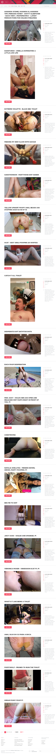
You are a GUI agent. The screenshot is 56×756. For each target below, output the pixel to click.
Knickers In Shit (48, 34)
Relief (46, 351)
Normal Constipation (49, 165)
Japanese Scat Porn (48, 416)
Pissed (46, 622)
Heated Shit (47, 589)
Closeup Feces (51, 424)
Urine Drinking (47, 227)
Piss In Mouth (51, 158)
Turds (46, 588)
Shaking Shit (50, 554)
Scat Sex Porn (51, 689)
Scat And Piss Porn (48, 418)
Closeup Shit (49, 229)
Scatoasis (46, 70)
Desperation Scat (48, 36)
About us (2, 739)
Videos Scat (51, 156)
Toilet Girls (47, 158)
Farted (51, 417)
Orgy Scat (51, 623)
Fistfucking (50, 518)
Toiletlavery (52, 552)
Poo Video (48, 126)
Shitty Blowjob (47, 449)
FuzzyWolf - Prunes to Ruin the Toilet (22, 667)
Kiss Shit (46, 681)
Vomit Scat (52, 621)
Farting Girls (47, 552)
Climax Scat (47, 653)
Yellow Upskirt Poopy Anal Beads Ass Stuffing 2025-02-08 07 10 (22, 209)
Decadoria (47, 259)
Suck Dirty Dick (52, 68)
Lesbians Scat (47, 621)
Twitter (42, 742)
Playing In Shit (50, 124)
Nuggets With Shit (48, 384)
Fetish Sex (47, 585)
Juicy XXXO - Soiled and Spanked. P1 (20, 536)
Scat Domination (48, 263)
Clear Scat (51, 296)
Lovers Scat (51, 41)
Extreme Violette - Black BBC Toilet (20, 109)
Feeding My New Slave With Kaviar (20, 142)
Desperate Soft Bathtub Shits (18, 331)
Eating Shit (51, 259)
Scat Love (50, 453)
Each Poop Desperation (15, 364)
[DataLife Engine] (2, 2)
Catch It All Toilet (13, 275)
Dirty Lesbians (52, 127)
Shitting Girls (50, 190)
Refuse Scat (47, 451)
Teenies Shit (47, 166)
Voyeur (49, 35)
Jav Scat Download (50, 426)
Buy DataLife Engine (18, 745)
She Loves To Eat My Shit (49, 378)
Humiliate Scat (49, 551)
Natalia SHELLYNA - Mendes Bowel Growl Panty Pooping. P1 (19, 469)
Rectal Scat (47, 387)
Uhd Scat (53, 450)
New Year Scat (49, 657)
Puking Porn (47, 192)
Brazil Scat (51, 522)
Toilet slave (49, 687)
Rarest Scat (47, 260)
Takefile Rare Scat (48, 160)
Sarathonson (47, 200)
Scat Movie (51, 419)
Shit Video (47, 25)
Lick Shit (46, 689)
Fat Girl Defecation (48, 553)
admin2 (46, 26)
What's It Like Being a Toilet (17, 601)
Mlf (48, 127)
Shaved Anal (51, 191)
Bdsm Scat (52, 589)
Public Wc (51, 492)
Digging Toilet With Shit (49, 690)
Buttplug (49, 33)
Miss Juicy (47, 427)
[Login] (53, 2)
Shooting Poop (50, 622)
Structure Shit (50, 262)
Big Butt (49, 520)
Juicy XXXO (51, 560)
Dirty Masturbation (50, 350)
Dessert (51, 226)
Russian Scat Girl (48, 527)
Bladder (51, 225)
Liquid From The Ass (49, 452)
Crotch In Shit (47, 225)
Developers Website (18, 739)
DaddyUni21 (47, 78)
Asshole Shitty (47, 157)
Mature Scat (47, 586)
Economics (3, 742)
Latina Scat (47, 32)
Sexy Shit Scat (51, 723)
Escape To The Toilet (49, 385)
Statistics (29, 745)
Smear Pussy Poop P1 (13, 700)
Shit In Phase (50, 682)
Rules (29, 742)
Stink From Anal (48, 484)
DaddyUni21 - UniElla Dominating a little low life (20, 52)
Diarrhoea (47, 720)
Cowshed (46, 296)
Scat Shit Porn (47, 648)
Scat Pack (49, 493)
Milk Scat (46, 723)
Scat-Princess (47, 297)
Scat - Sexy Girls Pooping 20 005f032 (21, 242)
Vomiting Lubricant (48, 488)
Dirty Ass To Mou (50, 495)
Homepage (30, 739)
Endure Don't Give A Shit (49, 722)
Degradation (47, 123)
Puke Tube (47, 425)
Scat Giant (47, 623)
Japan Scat (47, 191)
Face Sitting (47, 349)
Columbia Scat (47, 161)
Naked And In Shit (48, 159)
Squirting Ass (49, 587)
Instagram (43, 743)
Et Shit (50, 714)
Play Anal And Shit (50, 295)
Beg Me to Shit (10, 503)
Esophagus (51, 458)
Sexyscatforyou (52, 688)
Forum (16, 742)
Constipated (10, 435)
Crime (2, 745)
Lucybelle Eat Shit (48, 42)
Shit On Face (51, 386)
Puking (50, 261)
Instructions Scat (48, 69)
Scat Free (52, 76)
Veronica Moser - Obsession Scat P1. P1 (21, 568)
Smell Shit (53, 157)
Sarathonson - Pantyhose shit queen (21, 175)
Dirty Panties (49, 588)
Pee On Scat (47, 226)
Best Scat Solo (47, 77)
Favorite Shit (49, 351)
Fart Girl (48, 352)
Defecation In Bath (48, 67)
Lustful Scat (52, 451)
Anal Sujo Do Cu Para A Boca (17, 634)
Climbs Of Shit (51, 70)
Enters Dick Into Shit (49, 71)
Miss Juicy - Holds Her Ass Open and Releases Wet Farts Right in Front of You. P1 (21, 400)
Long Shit (47, 386)
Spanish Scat (47, 230)
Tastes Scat (50, 715)
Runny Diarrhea (48, 199)
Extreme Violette (48, 132)
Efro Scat (46, 714)
